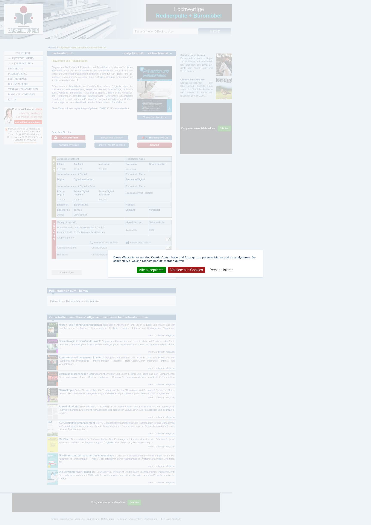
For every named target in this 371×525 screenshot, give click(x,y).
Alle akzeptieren (151, 270)
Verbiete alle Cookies (186, 270)
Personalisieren (222, 270)
